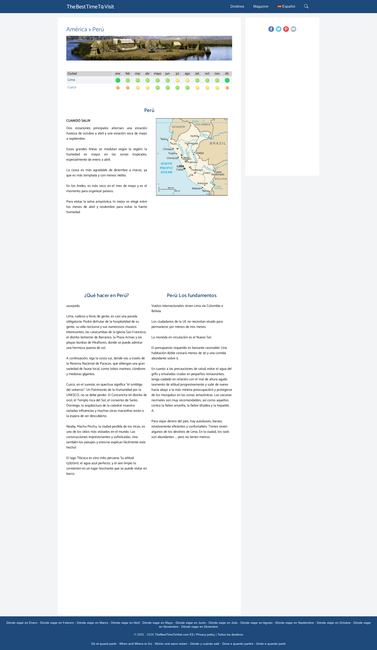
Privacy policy (205, 634)
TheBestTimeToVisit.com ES (174, 634)
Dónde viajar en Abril (125, 622)
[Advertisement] (149, 252)
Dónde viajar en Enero (21, 622)
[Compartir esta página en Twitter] (278, 29)
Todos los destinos (230, 634)
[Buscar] (307, 6)
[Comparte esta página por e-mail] (293, 29)
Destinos (237, 6)
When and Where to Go (135, 643)
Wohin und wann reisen (171, 643)
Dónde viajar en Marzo (92, 622)
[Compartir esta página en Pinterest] (286, 29)
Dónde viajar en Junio (191, 622)
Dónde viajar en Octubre (334, 622)
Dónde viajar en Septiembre (294, 622)
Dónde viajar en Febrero (57, 622)
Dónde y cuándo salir (204, 643)
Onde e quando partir (271, 643)
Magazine (261, 6)
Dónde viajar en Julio (223, 622)
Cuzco (72, 87)
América (77, 29)
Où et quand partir (104, 643)
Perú (98, 29)
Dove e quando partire (237, 643)
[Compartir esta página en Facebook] (271, 29)
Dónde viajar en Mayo (157, 622)
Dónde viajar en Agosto (256, 622)
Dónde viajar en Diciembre (199, 626)
